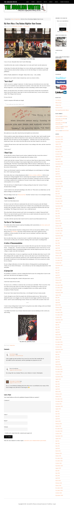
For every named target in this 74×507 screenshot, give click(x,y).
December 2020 (59, 181)
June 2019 (58, 213)
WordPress (49, 504)
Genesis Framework (42, 504)
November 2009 (59, 490)
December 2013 (59, 369)
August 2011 (58, 438)
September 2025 (59, 136)
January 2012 (58, 426)
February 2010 (59, 483)
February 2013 (59, 394)
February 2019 (59, 223)
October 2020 (59, 183)
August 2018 (58, 238)
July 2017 (57, 267)
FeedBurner (65, 31)
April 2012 (58, 418)
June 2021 (58, 168)
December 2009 (59, 488)
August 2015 (58, 322)
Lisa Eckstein (12, 354)
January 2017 (58, 282)
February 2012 (59, 423)
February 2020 (59, 196)
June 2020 (58, 193)
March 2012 (58, 421)
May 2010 (58, 475)
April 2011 (58, 448)
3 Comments (26, 26)
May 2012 (58, 416)
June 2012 (58, 413)
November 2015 (59, 314)
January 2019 (58, 225)
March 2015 (58, 334)
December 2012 (59, 398)
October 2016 (59, 290)
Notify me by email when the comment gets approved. (18, 433)
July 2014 (57, 354)
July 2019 (57, 211)
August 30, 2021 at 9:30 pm (16, 370)
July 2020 (57, 191)
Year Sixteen (58, 100)
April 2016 (58, 302)
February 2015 (59, 337)
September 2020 (59, 186)
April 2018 (58, 248)
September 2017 (59, 265)
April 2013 (58, 389)
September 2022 (59, 156)
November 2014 (59, 344)
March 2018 (58, 250)
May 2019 (58, 215)
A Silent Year (58, 105)
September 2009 (59, 495)
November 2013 (59, 371)
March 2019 (58, 220)
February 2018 (59, 253)
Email (6, 420)
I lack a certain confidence (35, 175)
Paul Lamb (58, 116)
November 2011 (59, 431)
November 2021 (59, 161)
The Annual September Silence (62, 110)
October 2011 (58, 433)
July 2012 (57, 411)
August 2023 (58, 144)
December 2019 (59, 201)
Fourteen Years (59, 107)
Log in (54, 504)
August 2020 (58, 188)
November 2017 (59, 260)
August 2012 (58, 408)
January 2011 (58, 455)
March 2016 (58, 305)
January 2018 (58, 255)
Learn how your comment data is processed (35, 440)
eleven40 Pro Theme (31, 504)
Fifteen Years (58, 102)
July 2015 (57, 324)
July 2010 (57, 470)
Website (6, 427)
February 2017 (59, 280)
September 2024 (59, 139)
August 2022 (58, 159)
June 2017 (58, 270)
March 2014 (58, 364)
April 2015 (58, 332)
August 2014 (58, 351)
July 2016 (57, 297)
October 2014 (59, 347)
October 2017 (58, 262)
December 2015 (59, 312)
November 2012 (59, 401)
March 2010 (58, 480)
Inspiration (12, 345)
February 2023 (59, 146)
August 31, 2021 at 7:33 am (15, 382)
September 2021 (59, 164)
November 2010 (59, 460)
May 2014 (58, 359)
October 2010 (59, 463)
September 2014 (59, 349)
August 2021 (58, 166)
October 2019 (59, 203)
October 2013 (59, 374)
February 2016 (59, 307)
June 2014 (58, 356)
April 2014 (58, 361)
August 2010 (58, 468)
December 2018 (59, 228)
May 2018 (58, 245)
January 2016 (58, 309)
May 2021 (58, 171)
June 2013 (58, 384)
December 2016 (59, 285)
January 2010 (58, 485)
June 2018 (58, 243)
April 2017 (58, 275)
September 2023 (59, 141)
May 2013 (58, 386)
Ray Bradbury (14, 231)
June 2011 (58, 443)
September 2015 (59, 319)
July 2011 (57, 441)
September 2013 (59, 376)
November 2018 (59, 230)
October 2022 (59, 154)
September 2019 (59, 206)
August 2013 (58, 379)
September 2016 (59, 292)
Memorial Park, (22, 194)
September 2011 (59, 436)
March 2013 (58, 391)
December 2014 (59, 342)
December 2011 (59, 428)
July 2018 (57, 240)
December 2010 (59, 458)
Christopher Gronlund (15, 381)
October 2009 (59, 492)
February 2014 (59, 366)
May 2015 (58, 329)
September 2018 (59, 235)
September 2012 (59, 406)
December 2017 (59, 258)
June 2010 (58, 473)
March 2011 (58, 450)
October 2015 (58, 317)
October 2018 (59, 233)
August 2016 (58, 295)
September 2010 (59, 465)
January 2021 (58, 178)
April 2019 (58, 218)
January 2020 (58, 198)
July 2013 (57, 381)
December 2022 (59, 151)
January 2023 (58, 149)
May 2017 (58, 272)
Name (6, 414)
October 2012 (59, 403)
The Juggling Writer (10, 2)
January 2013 (58, 396)
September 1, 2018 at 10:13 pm (16, 355)
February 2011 (59, 453)
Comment (7, 400)
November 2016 (59, 287)
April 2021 (58, 173)
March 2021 (58, 176)
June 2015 (58, 327)
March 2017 (58, 277)
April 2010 (58, 478)
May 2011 (57, 445)
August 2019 (58, 208)
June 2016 (58, 300)
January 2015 (58, 339)
